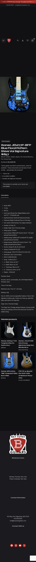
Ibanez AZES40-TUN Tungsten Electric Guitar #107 (9, 343)
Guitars (13, 157)
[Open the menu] (3, 40)
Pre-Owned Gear (6, 159)
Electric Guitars (5, 157)
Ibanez (18, 157)
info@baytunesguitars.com (22, 5)
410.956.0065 (10, 5)
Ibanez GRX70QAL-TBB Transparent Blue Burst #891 (9, 373)
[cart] (32, 40)
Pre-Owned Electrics (26, 157)
